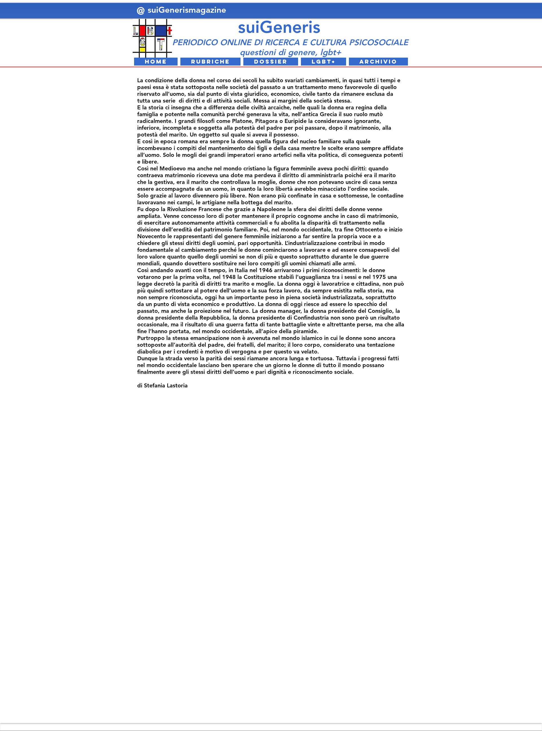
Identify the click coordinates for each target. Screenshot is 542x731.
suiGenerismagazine (188, 10)
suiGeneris (279, 27)
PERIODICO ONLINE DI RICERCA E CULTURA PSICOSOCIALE (290, 42)
